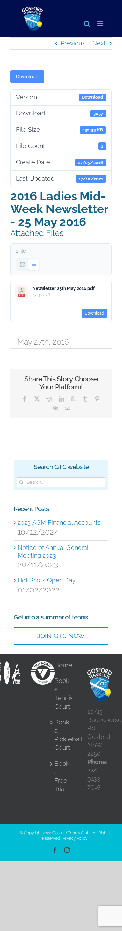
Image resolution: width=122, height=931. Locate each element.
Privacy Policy (75, 838)
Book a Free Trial (61, 776)
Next (99, 43)
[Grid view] (22, 264)
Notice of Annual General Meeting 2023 (53, 551)
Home (62, 665)
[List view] (33, 264)
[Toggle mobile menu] (100, 23)
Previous (73, 43)
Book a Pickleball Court (62, 734)
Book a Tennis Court (62, 693)
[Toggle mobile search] (87, 23)
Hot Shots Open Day (47, 580)
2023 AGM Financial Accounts (59, 522)
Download (27, 76)
